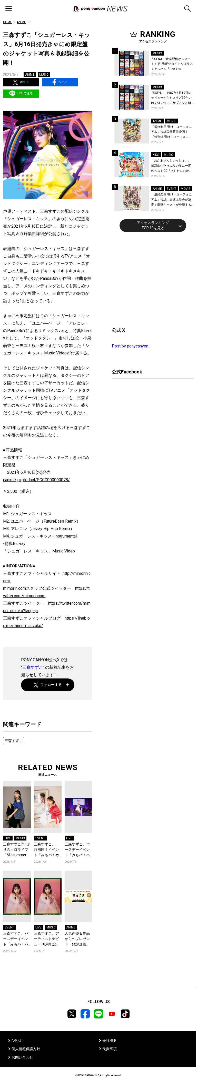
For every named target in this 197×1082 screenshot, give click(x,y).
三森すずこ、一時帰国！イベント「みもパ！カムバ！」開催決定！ (46, 850)
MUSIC (43, 74)
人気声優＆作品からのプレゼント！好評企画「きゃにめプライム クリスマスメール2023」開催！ (78, 939)
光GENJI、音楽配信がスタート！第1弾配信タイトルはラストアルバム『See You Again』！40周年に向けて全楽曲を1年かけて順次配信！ (172, 64)
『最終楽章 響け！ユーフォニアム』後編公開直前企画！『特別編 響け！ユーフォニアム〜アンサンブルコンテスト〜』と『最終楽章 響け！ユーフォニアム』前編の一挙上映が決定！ (171, 132)
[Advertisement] (150, 279)
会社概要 (109, 1041)
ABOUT (17, 1041)
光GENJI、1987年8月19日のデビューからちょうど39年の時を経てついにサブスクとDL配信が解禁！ (171, 98)
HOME (7, 22)
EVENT (40, 838)
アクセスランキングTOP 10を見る (153, 225)
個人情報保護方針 (26, 1049)
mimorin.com (14, 588)
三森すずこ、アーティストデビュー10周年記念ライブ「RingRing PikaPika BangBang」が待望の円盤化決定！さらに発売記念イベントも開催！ (48, 939)
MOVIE (171, 121)
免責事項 (109, 1049)
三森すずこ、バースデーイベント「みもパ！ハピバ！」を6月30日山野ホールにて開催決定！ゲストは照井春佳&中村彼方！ (17, 939)
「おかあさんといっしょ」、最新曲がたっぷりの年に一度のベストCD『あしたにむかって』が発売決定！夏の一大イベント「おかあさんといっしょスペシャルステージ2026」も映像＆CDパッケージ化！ (171, 166)
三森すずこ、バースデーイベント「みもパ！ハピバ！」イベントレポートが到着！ (77, 850)
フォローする (51, 685)
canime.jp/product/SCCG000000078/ (36, 479)
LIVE (8, 838)
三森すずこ (32, 667)
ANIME (21, 22)
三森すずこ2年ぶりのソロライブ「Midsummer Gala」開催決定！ (16, 850)
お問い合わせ (22, 1057)
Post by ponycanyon (130, 346)
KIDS (156, 155)
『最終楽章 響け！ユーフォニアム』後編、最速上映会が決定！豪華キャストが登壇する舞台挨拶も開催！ (171, 200)
